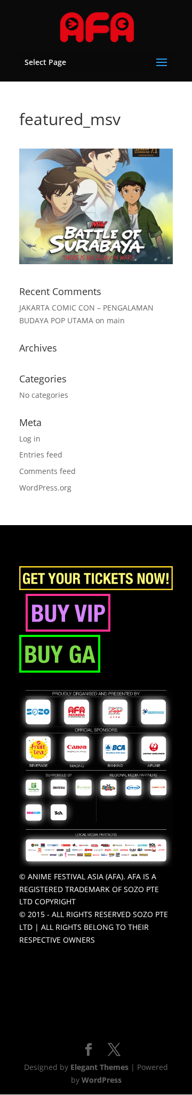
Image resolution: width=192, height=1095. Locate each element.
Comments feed (47, 471)
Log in (30, 439)
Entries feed (40, 455)
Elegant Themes (99, 1067)
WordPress (102, 1080)
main (116, 320)
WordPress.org (45, 488)
